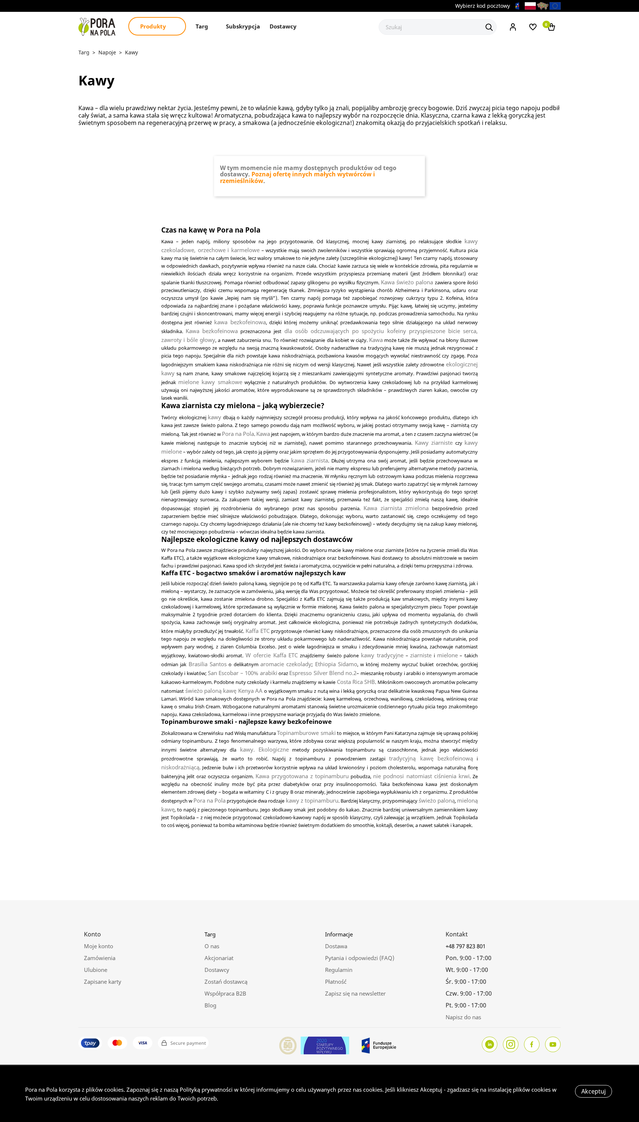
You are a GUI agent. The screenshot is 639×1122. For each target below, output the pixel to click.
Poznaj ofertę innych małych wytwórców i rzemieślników (297, 177)
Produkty (154, 26)
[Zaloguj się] (513, 26)
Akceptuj (593, 1091)
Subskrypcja (243, 26)
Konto (92, 934)
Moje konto (98, 946)
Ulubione (95, 969)
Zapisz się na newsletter (355, 993)
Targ (203, 26)
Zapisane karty (102, 981)
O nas (211, 946)
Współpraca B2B (225, 993)
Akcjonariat (218, 958)
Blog (210, 1005)
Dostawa (336, 946)
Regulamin (338, 969)
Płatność (335, 981)
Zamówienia (99, 958)
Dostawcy (283, 26)
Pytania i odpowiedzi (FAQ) (359, 958)
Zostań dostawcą (225, 981)
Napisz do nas (463, 1017)
